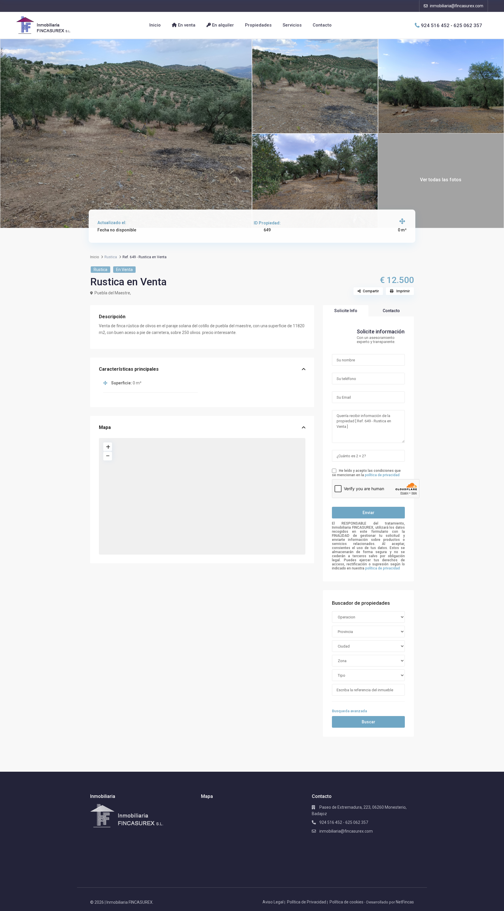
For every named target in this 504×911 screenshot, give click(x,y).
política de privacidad (382, 475)
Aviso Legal (273, 902)
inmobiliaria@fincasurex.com (456, 5)
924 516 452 (435, 25)
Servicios (292, 25)
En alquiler (222, 25)
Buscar (368, 722)
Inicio (155, 25)
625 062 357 (468, 25)
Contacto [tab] (391, 310)
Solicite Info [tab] (345, 310)
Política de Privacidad (306, 902)
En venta (186, 25)
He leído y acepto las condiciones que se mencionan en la (366, 473)
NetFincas (405, 902)
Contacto (322, 25)
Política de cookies (346, 902)
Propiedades (258, 25)
